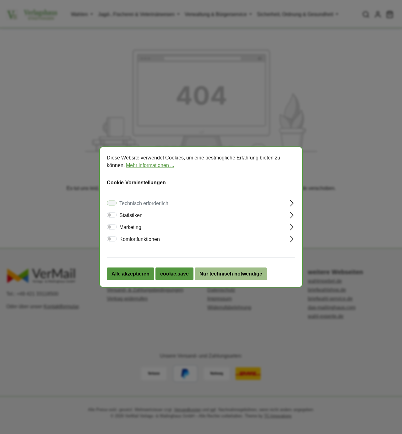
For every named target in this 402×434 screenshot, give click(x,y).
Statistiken (131, 215)
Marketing (130, 227)
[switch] (112, 215)
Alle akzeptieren (130, 273)
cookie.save (174, 273)
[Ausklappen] (292, 202)
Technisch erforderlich (143, 203)
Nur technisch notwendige (230, 273)
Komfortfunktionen (139, 239)
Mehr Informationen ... (150, 165)
